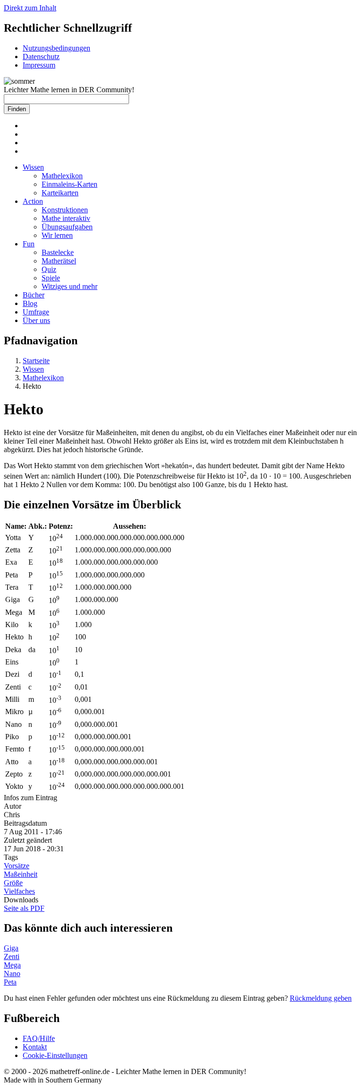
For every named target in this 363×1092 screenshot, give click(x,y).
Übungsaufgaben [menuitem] (67, 227)
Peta (10, 982)
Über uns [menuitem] (36, 320)
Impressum (39, 65)
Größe (13, 883)
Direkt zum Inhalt (30, 8)
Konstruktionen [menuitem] (65, 210)
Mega (12, 965)
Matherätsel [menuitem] (59, 261)
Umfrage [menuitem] (36, 312)
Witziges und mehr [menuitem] (69, 286)
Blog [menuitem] (30, 303)
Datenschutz (41, 56)
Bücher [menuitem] (33, 295)
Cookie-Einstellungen (55, 1055)
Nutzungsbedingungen (56, 48)
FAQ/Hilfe (39, 1038)
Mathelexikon (43, 378)
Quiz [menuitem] (49, 269)
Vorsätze (16, 866)
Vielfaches (19, 891)
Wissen (33, 369)
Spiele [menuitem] (51, 278)
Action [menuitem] (33, 201)
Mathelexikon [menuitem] (62, 176)
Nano (12, 974)
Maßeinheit (20, 874)
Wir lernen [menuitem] (57, 235)
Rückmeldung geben (321, 998)
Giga (11, 948)
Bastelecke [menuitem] (58, 252)
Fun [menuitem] (29, 244)
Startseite (36, 361)
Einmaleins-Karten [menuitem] (69, 184)
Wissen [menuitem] (33, 167)
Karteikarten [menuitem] (60, 193)
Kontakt (35, 1047)
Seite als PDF (24, 908)
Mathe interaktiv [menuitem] (66, 218)
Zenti (11, 956)
